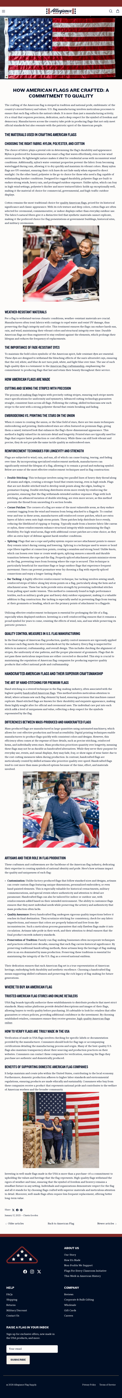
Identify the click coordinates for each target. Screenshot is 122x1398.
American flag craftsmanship (67, 366)
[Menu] (3, 11)
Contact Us (12, 1316)
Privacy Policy (89, 1385)
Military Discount (16, 1310)
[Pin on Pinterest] (21, 1210)
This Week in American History (82, 1276)
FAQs (9, 1294)
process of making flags (24, 395)
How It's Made (72, 1260)
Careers (68, 1316)
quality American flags (73, 203)
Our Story (70, 1255)
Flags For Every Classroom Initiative (85, 1271)
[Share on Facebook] (17, 1210)
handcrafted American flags (39, 693)
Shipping (11, 1300)
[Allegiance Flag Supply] (61, 11)
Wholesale (70, 1305)
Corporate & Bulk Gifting (79, 1300)
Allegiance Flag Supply (25, 1385)
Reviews (68, 1294)
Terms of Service (107, 1385)
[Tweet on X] (13, 1210)
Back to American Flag (61, 1223)
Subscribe (18, 1359)
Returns (11, 1305)
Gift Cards (70, 1310)
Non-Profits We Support (78, 1265)
